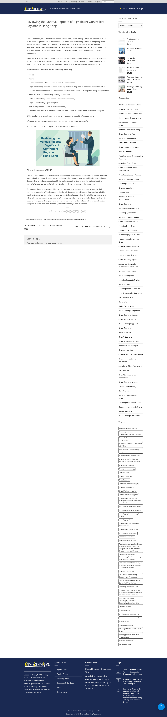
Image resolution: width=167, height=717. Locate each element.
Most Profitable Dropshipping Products (130, 157)
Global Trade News (126, 306)
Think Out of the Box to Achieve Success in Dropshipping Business (132, 672)
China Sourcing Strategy (128, 315)
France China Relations (128, 251)
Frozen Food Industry (127, 386)
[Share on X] (55, 211)
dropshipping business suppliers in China (130, 515)
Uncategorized (124, 332)
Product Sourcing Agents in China (129, 240)
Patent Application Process (129, 175)
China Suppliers (124, 480)
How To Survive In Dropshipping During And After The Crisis (129, 582)
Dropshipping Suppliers (128, 324)
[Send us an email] (27, 1)
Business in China (125, 297)
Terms (84, 711)
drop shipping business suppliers (130, 507)
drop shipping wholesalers (128, 533)
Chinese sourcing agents (128, 246)
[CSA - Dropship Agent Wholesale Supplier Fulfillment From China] (35, 8)
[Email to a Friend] (64, 211)
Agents (97, 711)
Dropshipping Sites (126, 275)
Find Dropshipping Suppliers (130, 293)
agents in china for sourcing (128, 428)
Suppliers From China (127, 163)
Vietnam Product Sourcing (129, 129)
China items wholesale (126, 465)
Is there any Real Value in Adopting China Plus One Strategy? (132, 681)
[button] (129, 8)
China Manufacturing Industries (127, 360)
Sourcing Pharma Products (129, 289)
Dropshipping (124, 284)
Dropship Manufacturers (128, 179)
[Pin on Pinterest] (68, 211)
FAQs (60, 1)
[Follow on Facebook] (25, 1)
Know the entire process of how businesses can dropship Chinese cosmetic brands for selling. (130, 592)
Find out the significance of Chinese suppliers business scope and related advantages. (130, 557)
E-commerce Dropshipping (129, 118)
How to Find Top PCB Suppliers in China (91, 227)
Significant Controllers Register (75, 220)
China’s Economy (125, 337)
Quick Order (70, 8)
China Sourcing (124, 204)
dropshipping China (125, 520)
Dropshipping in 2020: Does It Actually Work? (129, 524)
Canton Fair (123, 302)
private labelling (125, 411)
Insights (97, 1)
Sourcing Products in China (129, 402)
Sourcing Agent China (127, 183)
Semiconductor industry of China (130, 618)
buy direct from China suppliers (129, 456)
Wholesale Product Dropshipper (126, 198)
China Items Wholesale (128, 143)
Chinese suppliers (125, 188)
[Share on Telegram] (84, 211)
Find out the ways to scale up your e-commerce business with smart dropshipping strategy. (130, 565)
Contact (89, 1)
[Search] (115, 8)
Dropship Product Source (128, 217)
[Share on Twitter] (59, 211)
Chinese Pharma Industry (129, 109)
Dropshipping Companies (129, 310)
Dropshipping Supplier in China (128, 396)
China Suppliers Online (128, 221)
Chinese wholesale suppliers (128, 495)
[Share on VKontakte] (72, 211)
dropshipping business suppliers (130, 510)
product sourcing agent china (129, 614)
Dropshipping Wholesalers (129, 416)
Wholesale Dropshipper (128, 345)
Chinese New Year (125, 350)
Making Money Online (127, 255)
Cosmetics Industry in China (130, 407)
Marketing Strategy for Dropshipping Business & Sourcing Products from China (129, 600)
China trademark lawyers (128, 147)
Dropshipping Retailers (127, 138)
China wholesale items (126, 487)
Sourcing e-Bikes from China (130, 366)
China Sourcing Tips (126, 134)
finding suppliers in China (127, 541)
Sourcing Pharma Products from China (130, 630)
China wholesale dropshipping (129, 484)
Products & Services (57, 8)
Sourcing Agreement (127, 213)
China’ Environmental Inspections (127, 376)
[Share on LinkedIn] (76, 211)
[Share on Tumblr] (80, 211)
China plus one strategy (127, 469)
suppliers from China (126, 641)
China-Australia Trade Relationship (127, 169)
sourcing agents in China (128, 208)
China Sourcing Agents (127, 382)
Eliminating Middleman (126, 537)
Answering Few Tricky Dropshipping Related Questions (130, 433)
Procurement (123, 192)
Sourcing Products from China (128, 123)
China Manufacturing (127, 319)
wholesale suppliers (125, 644)
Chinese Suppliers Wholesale (130, 354)
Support (81, 1)
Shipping (74, 1)
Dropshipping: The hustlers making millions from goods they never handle (130, 500)
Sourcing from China (126, 226)
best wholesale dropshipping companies (129, 451)
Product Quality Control (128, 230)
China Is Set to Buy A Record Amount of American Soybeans (129, 460)
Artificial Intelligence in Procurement (126, 439)
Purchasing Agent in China (129, 234)
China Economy (125, 328)
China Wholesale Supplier (127, 491)
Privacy (90, 711)
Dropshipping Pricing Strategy (129, 529)
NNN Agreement (125, 151)
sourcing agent (124, 621)
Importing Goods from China (130, 113)
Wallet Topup (62, 674)
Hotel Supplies (124, 391)
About (66, 1)
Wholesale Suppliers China (129, 105)
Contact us (77, 711)
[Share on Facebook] (51, 211)
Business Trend (124, 370)
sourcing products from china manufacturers (129, 636)
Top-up (79, 8)
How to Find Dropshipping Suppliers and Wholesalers (128, 576)
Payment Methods (125, 607)
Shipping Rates (63, 679)
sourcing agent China (126, 625)
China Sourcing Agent (50, 220)
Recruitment (62, 692)
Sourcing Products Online (129, 280)
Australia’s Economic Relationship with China (128, 265)
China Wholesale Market (128, 341)
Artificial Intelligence (127, 271)
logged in (41, 243)
